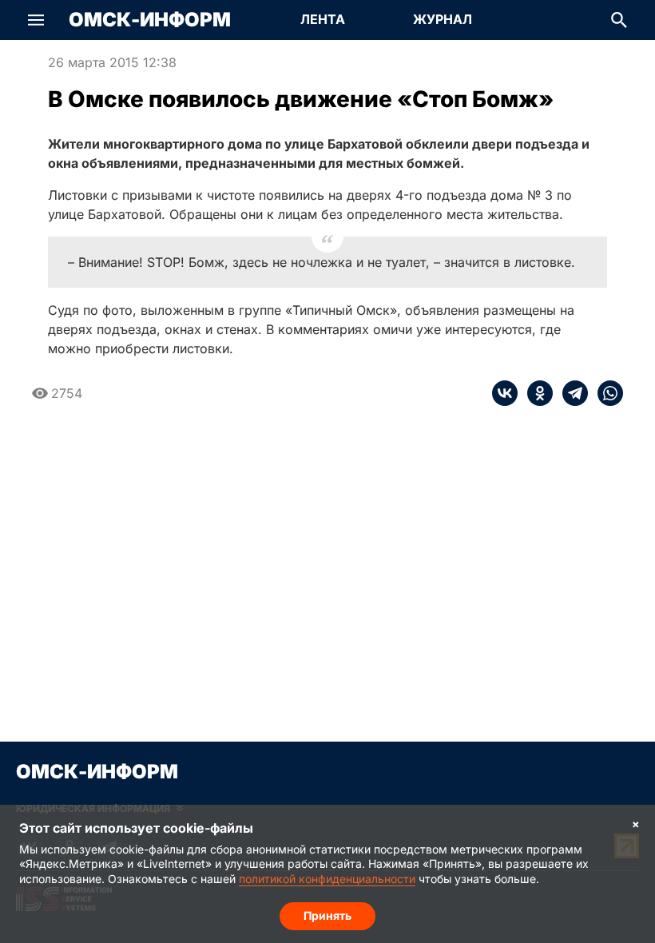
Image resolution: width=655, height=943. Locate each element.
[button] (36, 20)
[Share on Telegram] (570, 393)
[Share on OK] (535, 393)
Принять (327, 915)
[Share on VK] (505, 393)
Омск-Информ (150, 20)
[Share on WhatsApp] (605, 393)
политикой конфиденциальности (327, 878)
